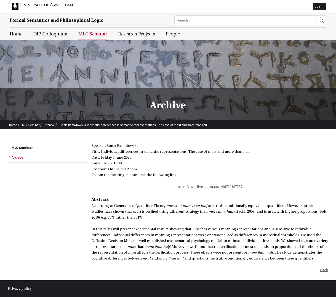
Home (13, 125)
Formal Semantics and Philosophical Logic (56, 20)
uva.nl (319, 6)
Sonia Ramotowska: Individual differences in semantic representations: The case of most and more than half (133, 125)
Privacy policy (20, 288)
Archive (50, 125)
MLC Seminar (31, 125)
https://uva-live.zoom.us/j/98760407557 (209, 187)
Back (324, 270)
